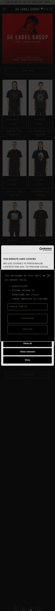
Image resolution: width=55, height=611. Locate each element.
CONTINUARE (27, 318)
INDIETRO (27, 329)
